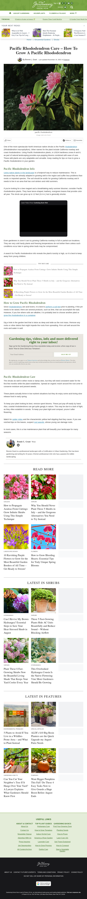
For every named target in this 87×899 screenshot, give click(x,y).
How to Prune (62, 834)
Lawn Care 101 (62, 838)
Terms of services (32, 360)
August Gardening (21, 13)
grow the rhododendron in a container (19, 315)
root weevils (39, 422)
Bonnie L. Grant (31, 59)
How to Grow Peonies (43, 845)
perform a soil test (53, 307)
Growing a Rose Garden (43, 838)
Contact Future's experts (25, 872)
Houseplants (39, 13)
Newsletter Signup (25, 834)
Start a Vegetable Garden (62, 850)
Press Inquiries (24, 842)
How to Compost (62, 845)
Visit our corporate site (74, 892)
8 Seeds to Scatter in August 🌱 (25, 19)
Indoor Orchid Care (43, 834)
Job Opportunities (24, 845)
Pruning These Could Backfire (52, 19)
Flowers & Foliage (57, 13)
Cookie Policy (77, 872)
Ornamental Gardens (42, 40)
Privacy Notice (65, 360)
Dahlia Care (43, 849)
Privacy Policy (63, 872)
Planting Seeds (62, 830)
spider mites (17, 419)
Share (9, 140)
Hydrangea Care (43, 826)
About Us (24, 826)
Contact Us (24, 830)
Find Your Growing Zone (62, 826)
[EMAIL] (19, 445)
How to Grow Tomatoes (43, 830)
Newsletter (79, 140)
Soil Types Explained (62, 842)
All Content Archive (24, 849)
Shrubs (56, 40)
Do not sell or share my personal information (43, 876)
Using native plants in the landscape (19, 173)
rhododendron (71, 147)
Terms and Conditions (46, 872)
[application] (43, 218)
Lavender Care (43, 842)
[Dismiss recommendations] (84, 25)
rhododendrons (15, 307)
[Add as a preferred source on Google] (43, 883)
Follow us (68, 140)
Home (29, 40)
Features (66, 59)
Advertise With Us (24, 838)
